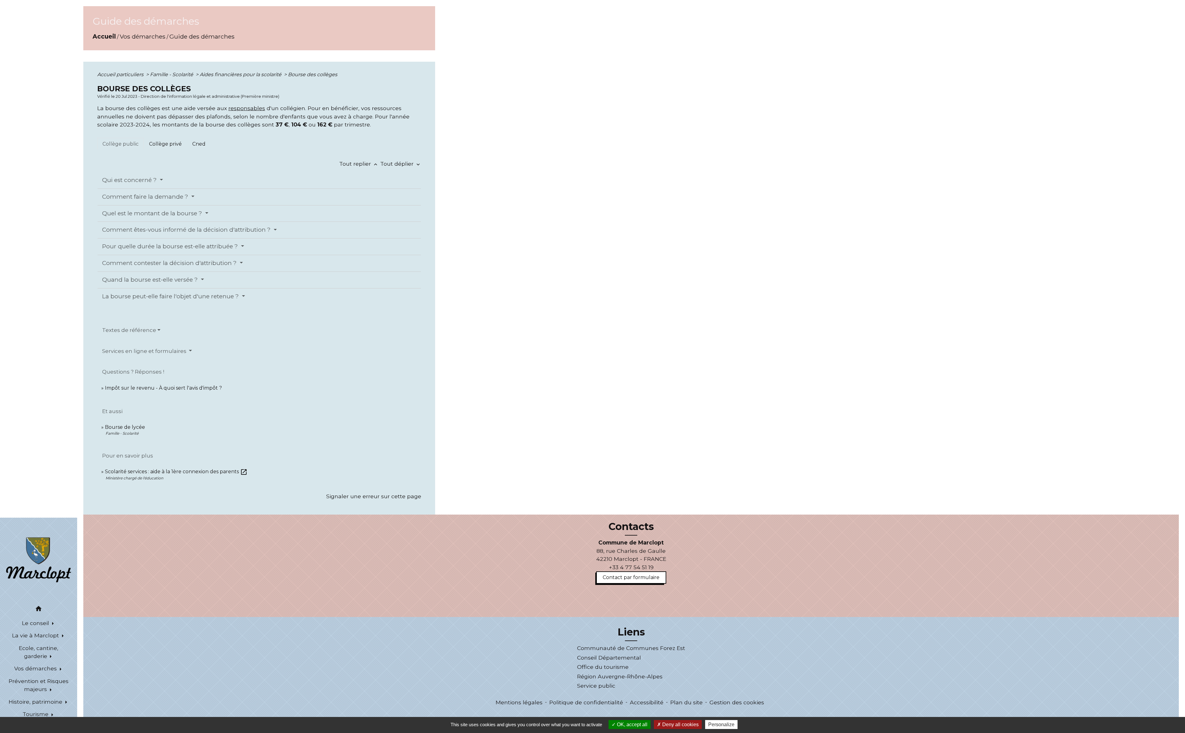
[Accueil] (39, 559)
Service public (596, 685)
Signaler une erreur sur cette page (373, 496)
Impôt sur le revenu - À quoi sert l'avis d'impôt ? (163, 388)
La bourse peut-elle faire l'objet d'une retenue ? (171, 296)
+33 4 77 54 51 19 (631, 567)
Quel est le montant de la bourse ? (153, 213)
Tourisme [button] (36, 714)
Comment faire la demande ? (146, 196)
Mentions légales (519, 702)
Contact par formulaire (631, 577)
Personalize (721, 724)
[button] (39, 610)
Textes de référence (129, 330)
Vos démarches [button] (36, 668)
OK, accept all (631, 724)
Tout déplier (400, 163)
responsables (246, 108)
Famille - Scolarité (172, 74)
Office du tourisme (603, 667)
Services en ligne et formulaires (145, 351)
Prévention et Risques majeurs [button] (39, 685)
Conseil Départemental (609, 657)
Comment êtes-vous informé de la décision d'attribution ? (187, 229)
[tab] (120, 144)
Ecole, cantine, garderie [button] (38, 652)
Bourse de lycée (125, 427)
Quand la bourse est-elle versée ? (150, 279)
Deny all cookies (680, 724)
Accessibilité (646, 702)
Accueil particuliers (121, 74)
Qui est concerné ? (130, 180)
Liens (631, 632)
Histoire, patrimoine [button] (36, 701)
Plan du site (686, 702)
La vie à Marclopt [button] (36, 635)
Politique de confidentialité (586, 702)
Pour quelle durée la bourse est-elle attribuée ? (170, 246)
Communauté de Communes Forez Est (631, 648)
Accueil (104, 36)
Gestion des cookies (736, 702)
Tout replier (359, 163)
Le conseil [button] (36, 623)
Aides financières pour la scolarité (241, 74)
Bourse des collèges (312, 74)
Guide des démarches (202, 36)
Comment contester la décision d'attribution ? (170, 263)
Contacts (631, 526)
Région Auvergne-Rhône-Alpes (620, 676)
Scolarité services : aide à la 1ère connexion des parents (176, 471)
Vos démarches (142, 36)
